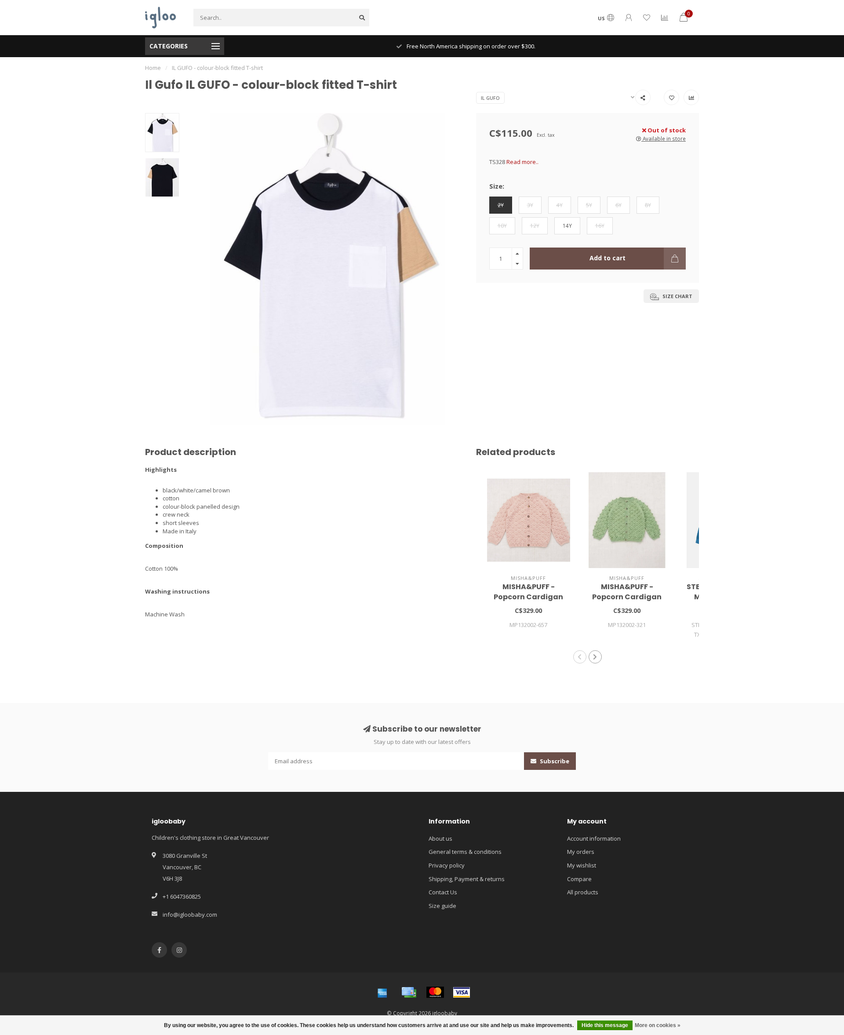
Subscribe (553, 761)
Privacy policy (447, 865)
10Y (502, 225)
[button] (579, 656)
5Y (589, 204)
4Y (560, 204)
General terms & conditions (465, 852)
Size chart (676, 296)
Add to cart (607, 258)
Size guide (442, 906)
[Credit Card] (409, 992)
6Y (618, 204)
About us (440, 838)
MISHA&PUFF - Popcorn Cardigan (528, 592)
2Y (501, 204)
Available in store (663, 138)
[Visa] (462, 992)
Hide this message (605, 1025)
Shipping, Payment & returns (467, 879)
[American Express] (382, 992)
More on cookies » (657, 1025)
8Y (648, 204)
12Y (534, 225)
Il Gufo (490, 98)
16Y (599, 225)
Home (153, 68)
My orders (580, 852)
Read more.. (522, 162)
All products (582, 892)
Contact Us (443, 892)
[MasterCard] (435, 992)
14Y (567, 225)
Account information (594, 838)
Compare (579, 879)
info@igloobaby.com (190, 914)
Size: (496, 186)
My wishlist (581, 865)
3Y (530, 204)
